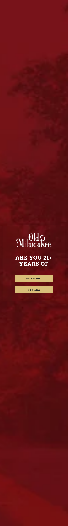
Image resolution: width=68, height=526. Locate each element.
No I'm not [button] (34, 278)
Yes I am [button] (34, 289)
